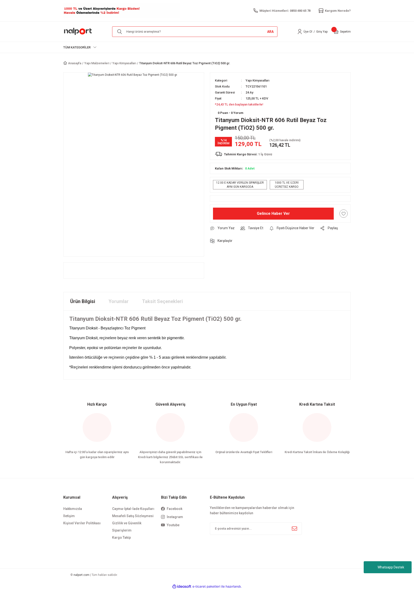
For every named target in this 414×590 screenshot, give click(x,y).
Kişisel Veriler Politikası (82, 523)
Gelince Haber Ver (273, 213)
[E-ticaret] (206, 586)
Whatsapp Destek (391, 567)
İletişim (69, 516)
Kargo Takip (121, 537)
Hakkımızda (72, 509)
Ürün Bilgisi (82, 301)
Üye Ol (308, 31)
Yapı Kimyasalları (257, 80)
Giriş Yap (322, 31)
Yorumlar (119, 301)
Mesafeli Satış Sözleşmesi (133, 516)
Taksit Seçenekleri (162, 301)
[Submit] (294, 528)
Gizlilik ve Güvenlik (126, 523)
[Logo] (78, 31)
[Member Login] (300, 32)
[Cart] (336, 32)
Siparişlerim (122, 530)
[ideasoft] (181, 586)
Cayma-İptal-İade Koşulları (133, 509)
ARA (270, 32)
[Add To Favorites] (343, 214)
